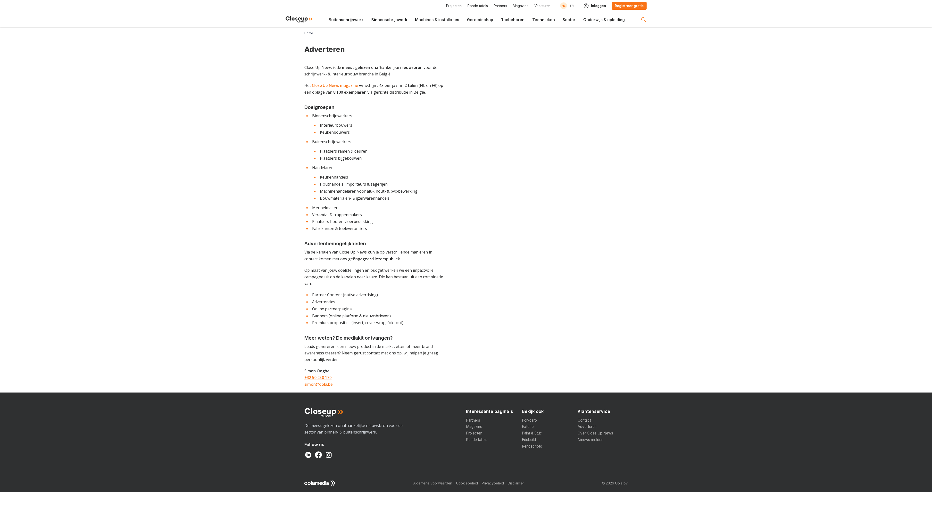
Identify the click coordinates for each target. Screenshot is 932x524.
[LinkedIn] (308, 455)
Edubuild (529, 439)
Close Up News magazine (335, 85)
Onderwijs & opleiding (604, 19)
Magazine (521, 6)
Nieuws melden (590, 439)
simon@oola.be (318, 384)
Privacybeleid (493, 483)
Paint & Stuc (532, 433)
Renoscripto (532, 446)
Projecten (454, 6)
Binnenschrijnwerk (389, 19)
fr (572, 6)
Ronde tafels (477, 6)
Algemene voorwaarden (432, 483)
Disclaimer (516, 483)
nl (564, 6)
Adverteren (587, 426)
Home (308, 33)
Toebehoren (512, 19)
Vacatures (542, 6)
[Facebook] (318, 454)
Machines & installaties (437, 19)
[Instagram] (329, 455)
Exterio (528, 426)
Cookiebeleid (467, 483)
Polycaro (529, 420)
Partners (500, 6)
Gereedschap (480, 19)
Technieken (543, 19)
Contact (584, 420)
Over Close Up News (595, 433)
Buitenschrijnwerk (346, 19)
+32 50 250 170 (318, 377)
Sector (569, 19)
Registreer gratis (629, 6)
